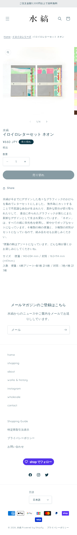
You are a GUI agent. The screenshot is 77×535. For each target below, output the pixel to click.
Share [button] (11, 188)
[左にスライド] (30, 121)
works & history (17, 380)
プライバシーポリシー (21, 438)
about (11, 371)
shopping (13, 363)
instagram (14, 388)
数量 (5, 154)
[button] (7, 19)
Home (7, 36)
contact (12, 405)
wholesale (13, 397)
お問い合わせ (15, 446)
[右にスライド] (47, 121)
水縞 (19, 527)
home (11, 354)
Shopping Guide (17, 421)
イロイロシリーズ (21, 36)
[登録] (65, 329)
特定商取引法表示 (18, 429)
